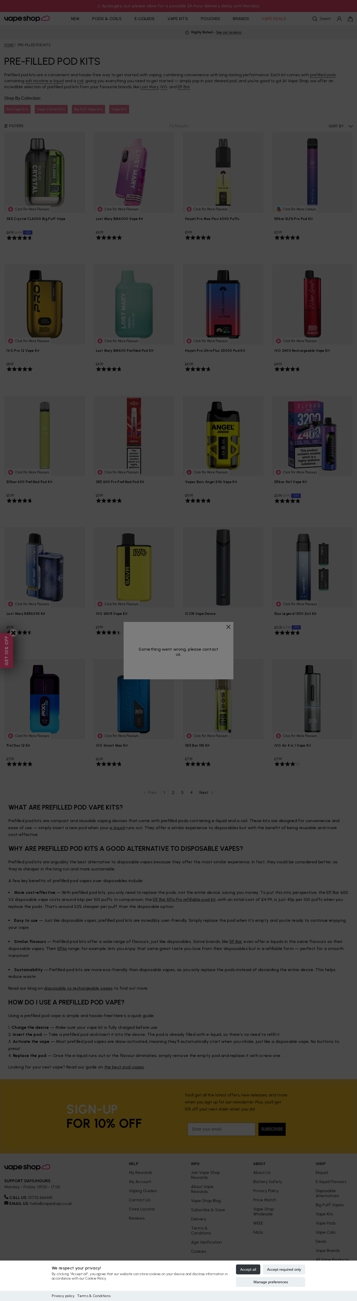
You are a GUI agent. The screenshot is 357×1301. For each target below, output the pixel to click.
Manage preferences (271, 1282)
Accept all (248, 1269)
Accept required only (284, 1269)
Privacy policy (63, 1296)
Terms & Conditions (94, 1296)
